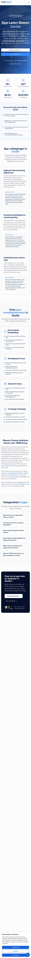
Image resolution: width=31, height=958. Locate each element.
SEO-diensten (14, 475)
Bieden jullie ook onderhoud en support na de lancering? (12, 547)
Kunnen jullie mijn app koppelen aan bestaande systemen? (14, 539)
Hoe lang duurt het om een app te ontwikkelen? (13, 524)
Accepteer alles (15, 947)
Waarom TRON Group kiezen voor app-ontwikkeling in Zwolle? (13, 554)
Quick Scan (16, 54)
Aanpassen (15, 951)
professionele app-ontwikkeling (13, 41)
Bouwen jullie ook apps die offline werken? (13, 531)
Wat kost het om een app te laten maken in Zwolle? (13, 516)
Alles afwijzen (15, 955)
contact (3, 486)
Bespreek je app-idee (14, 50)
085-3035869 (21, 484)
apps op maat (5, 465)
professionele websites (16, 473)
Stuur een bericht (10, 601)
